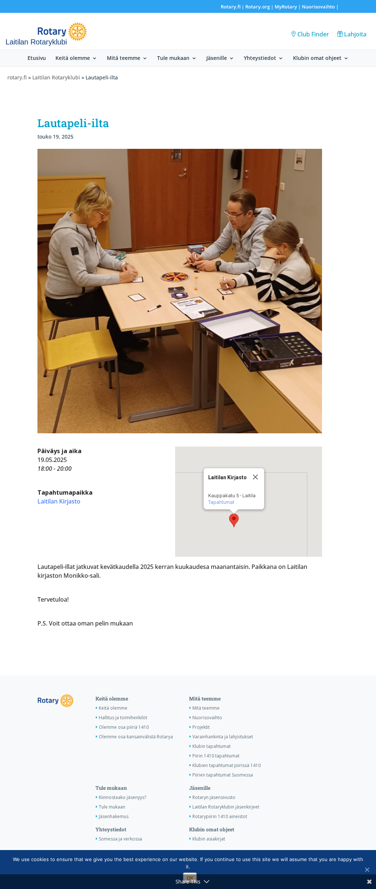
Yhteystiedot (260, 58)
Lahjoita (355, 34)
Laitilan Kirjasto (58, 501)
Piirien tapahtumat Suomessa (222, 775)
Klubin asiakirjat (208, 839)
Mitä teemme (123, 58)
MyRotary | (288, 6)
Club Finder (313, 34)
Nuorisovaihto (318, 6)
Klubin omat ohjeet (317, 58)
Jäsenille (216, 58)
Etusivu (37, 58)
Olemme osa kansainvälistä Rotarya (136, 737)
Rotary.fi (231, 6)
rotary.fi (17, 77)
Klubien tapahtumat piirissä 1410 (226, 765)
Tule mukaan (173, 58)
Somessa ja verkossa (120, 839)
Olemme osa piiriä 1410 (124, 727)
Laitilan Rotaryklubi (56, 77)
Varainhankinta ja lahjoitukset (222, 737)
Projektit (201, 727)
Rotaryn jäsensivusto (213, 797)
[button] (234, 520)
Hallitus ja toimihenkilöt (123, 717)
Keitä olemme (72, 58)
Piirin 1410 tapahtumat (215, 756)
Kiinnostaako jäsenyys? (122, 797)
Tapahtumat (221, 502)
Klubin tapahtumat (211, 746)
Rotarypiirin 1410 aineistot (219, 816)
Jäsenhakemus (114, 816)
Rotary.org (257, 6)
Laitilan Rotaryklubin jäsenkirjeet (225, 807)
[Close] (255, 477)
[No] (366, 869)
